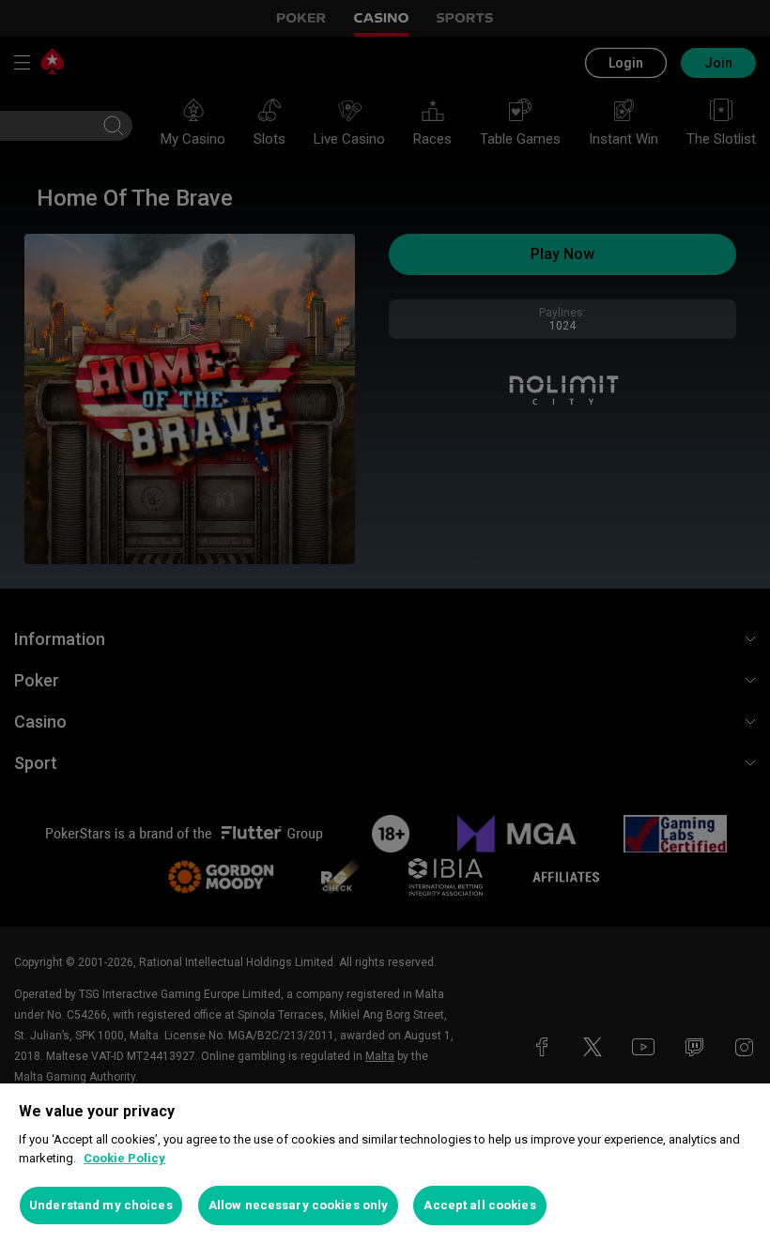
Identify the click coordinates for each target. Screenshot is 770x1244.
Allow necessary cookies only (298, 1205)
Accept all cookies (479, 1205)
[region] (385, 1163)
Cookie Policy (124, 1158)
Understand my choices (101, 1205)
